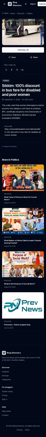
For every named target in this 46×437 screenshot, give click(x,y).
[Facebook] (11, 70)
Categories (6, 379)
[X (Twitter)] (6, 70)
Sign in (33, 4)
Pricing (4, 395)
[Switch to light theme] (25, 3)
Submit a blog (7, 391)
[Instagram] (17, 70)
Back (6, 13)
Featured (5, 372)
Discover (20, 13)
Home (12, 13)
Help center (6, 411)
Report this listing (10, 146)
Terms (27, 430)
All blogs (5, 376)
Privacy (20, 430)
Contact (5, 415)
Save (14, 57)
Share (35, 57)
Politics (30, 13)
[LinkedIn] (22, 70)
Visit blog (22, 50)
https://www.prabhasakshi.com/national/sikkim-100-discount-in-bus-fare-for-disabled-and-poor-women (23, 132)
